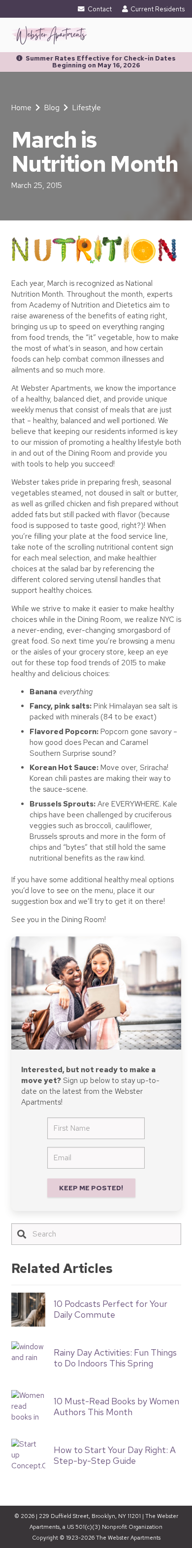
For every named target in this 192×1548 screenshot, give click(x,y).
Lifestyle (86, 108)
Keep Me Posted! (91, 1187)
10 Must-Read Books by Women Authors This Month (116, 1406)
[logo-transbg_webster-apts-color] (49, 35)
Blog (52, 108)
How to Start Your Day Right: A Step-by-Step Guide (115, 1455)
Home (21, 108)
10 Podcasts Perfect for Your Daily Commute (110, 1309)
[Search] (21, 1234)
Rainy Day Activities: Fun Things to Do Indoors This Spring (115, 1358)
